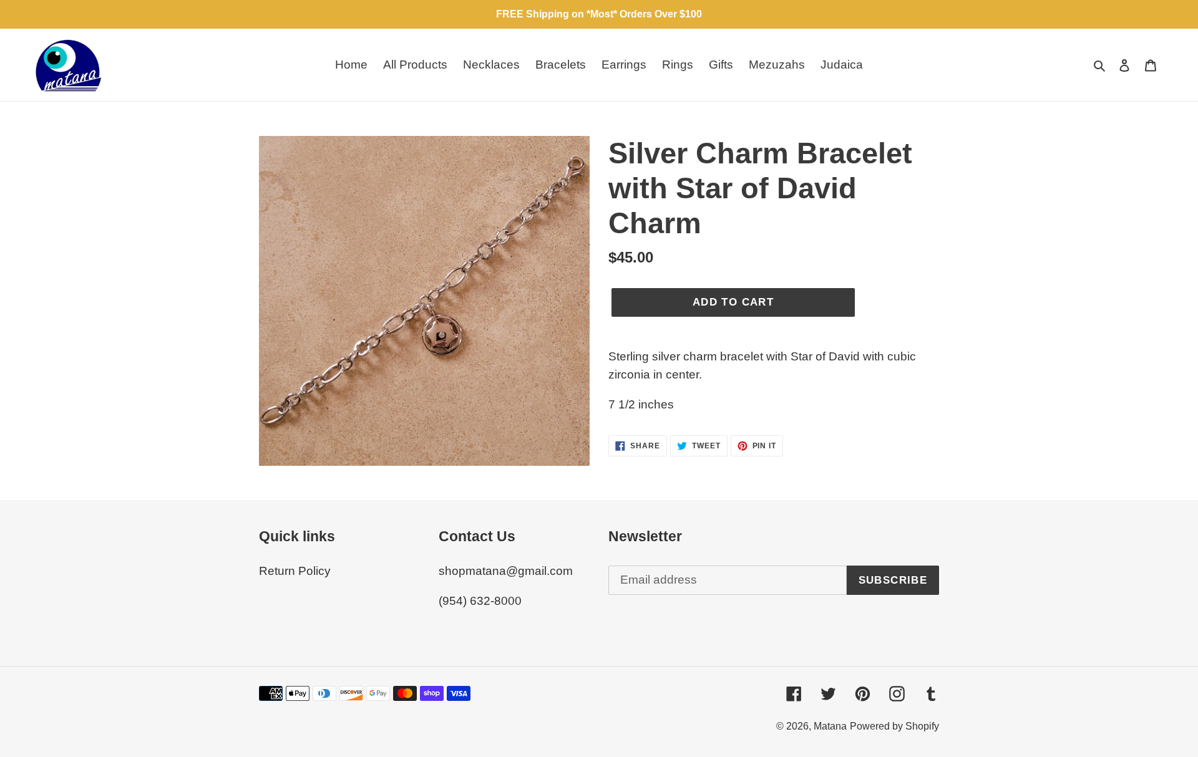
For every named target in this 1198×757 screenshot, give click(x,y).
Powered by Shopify (894, 726)
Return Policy (295, 570)
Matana (830, 726)
